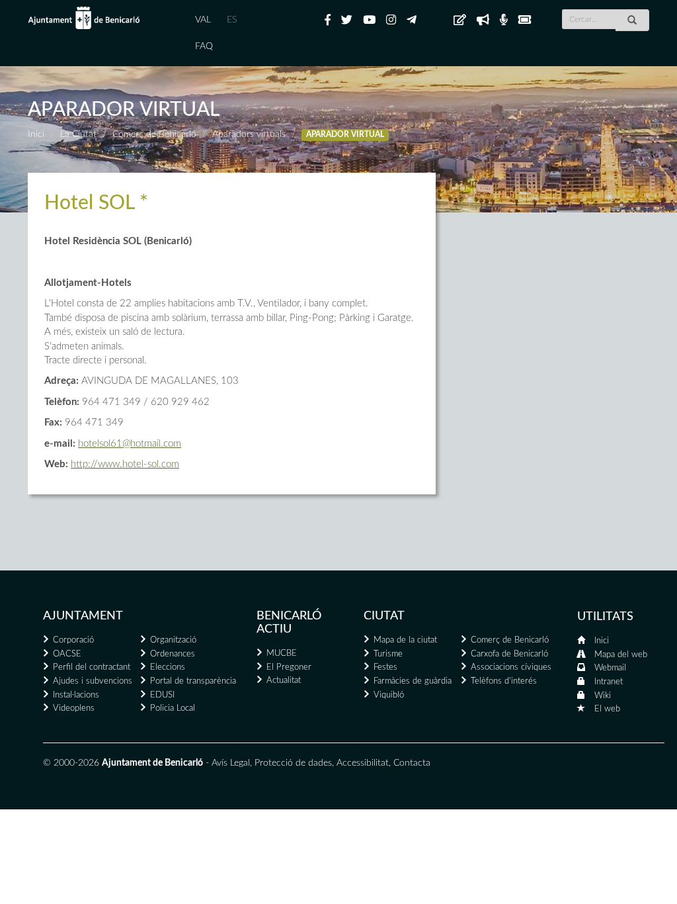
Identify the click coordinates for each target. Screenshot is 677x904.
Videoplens (74, 708)
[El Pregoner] (483, 20)
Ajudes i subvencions (92, 681)
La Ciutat (78, 134)
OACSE (67, 654)
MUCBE (281, 653)
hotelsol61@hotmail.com (129, 444)
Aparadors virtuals (249, 134)
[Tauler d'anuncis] (459, 20)
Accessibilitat (363, 763)
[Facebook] (327, 20)
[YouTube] (369, 20)
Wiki (602, 696)
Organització (173, 640)
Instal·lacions (76, 695)
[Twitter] (347, 20)
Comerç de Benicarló (154, 134)
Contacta (411, 763)
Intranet (608, 682)
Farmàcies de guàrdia (413, 681)
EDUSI (162, 695)
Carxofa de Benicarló (509, 654)
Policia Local (172, 708)
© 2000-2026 (71, 763)
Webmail (610, 668)
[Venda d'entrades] (524, 20)
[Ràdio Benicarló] (504, 20)
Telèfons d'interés (504, 681)
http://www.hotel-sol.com (125, 464)
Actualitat (283, 680)
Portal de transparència (193, 681)
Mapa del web (620, 655)
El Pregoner (288, 667)
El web (607, 709)
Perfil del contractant (91, 667)
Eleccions (167, 667)
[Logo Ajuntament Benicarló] (84, 18)
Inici (36, 134)
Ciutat (384, 616)
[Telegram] (411, 20)
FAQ (204, 46)
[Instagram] (391, 20)
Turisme (388, 654)
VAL (203, 19)
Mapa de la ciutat (405, 640)
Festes (385, 667)
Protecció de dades (293, 763)
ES (232, 19)
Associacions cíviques (511, 667)
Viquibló (389, 695)
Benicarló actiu (289, 622)
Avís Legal (231, 763)
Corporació (73, 640)
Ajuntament (83, 616)
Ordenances (172, 654)
